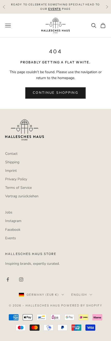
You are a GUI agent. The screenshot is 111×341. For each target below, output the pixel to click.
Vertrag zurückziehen (21, 196)
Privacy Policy (16, 179)
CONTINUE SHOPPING (55, 92)
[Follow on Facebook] (7, 279)
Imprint (11, 170)
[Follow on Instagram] (21, 279)
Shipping (12, 162)
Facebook (12, 229)
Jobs (8, 212)
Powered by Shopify (81, 305)
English (79, 294)
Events (10, 238)
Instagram (13, 220)
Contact (11, 153)
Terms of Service (18, 187)
